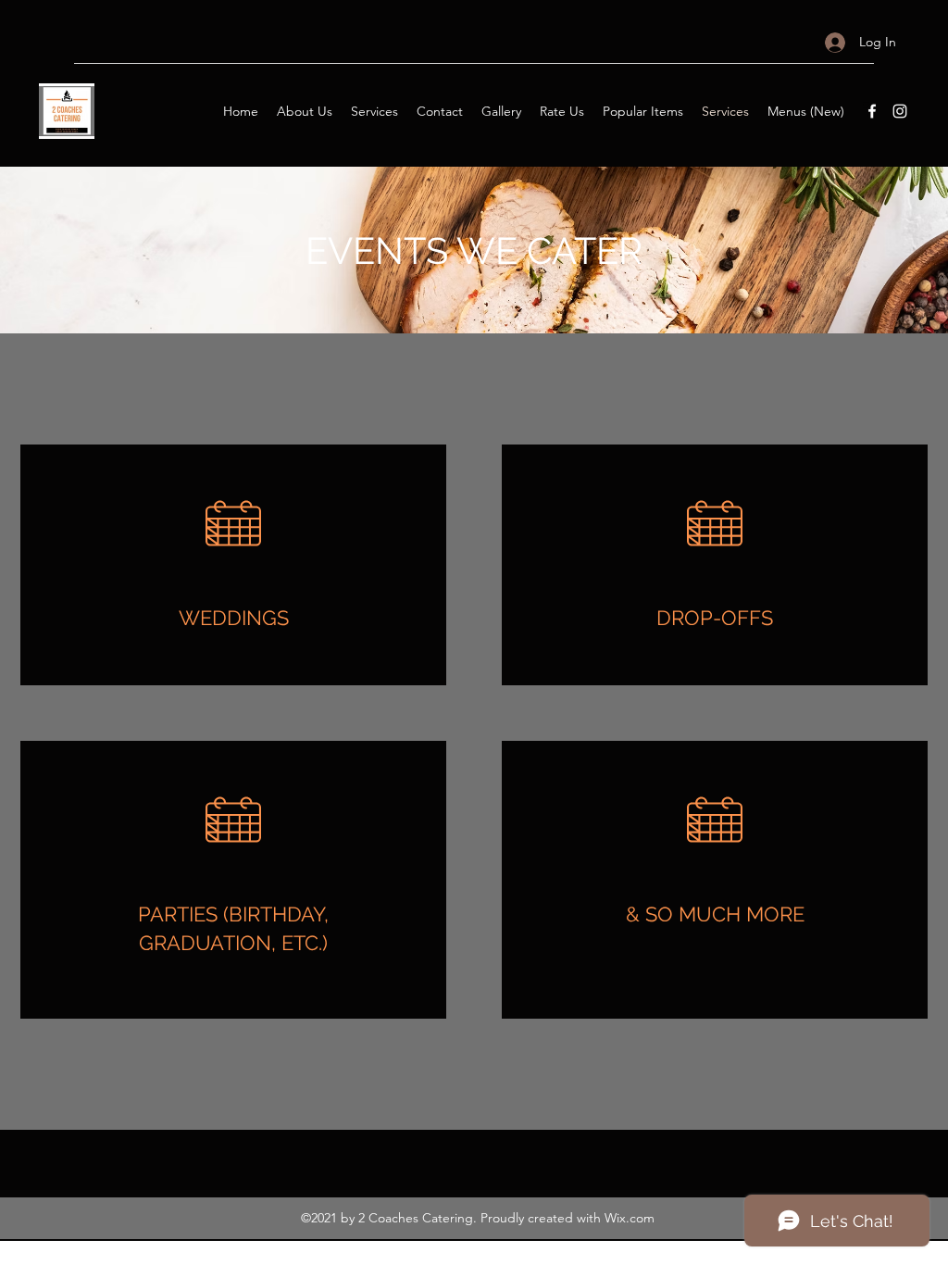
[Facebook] (872, 111)
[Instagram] (900, 111)
